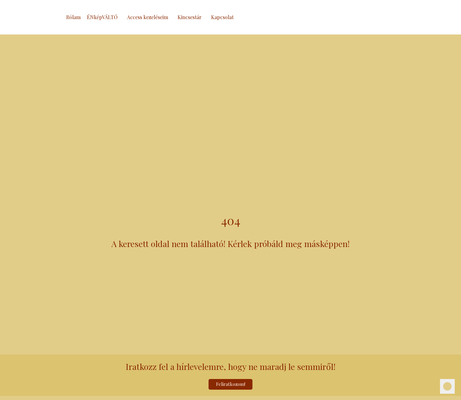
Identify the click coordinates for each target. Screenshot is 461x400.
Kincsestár (190, 17)
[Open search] (401, 17)
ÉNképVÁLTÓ (102, 17)
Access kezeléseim (147, 17)
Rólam (73, 17)
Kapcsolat (222, 17)
